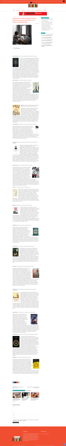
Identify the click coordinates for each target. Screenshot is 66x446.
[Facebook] (13, 382)
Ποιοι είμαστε (36, 445)
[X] (15, 382)
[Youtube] (48, 434)
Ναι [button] (63, 1)
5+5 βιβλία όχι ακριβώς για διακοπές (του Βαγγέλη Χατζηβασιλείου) (25, 399)
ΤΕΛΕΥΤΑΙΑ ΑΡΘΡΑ (27, 390)
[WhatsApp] (18, 382)
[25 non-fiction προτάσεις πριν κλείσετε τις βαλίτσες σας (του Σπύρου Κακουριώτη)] (35, 395)
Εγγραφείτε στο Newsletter (42, 445)
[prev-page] (13, 401)
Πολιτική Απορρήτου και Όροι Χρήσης (49, 445)
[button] (52, 10)
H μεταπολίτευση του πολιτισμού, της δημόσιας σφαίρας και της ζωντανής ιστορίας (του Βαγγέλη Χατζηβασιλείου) (47, 28)
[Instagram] (44, 434)
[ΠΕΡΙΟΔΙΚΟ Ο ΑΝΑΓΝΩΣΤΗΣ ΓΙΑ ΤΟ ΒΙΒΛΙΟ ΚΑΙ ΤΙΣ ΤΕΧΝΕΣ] (33, 5)
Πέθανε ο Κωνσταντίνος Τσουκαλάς (46, 26)
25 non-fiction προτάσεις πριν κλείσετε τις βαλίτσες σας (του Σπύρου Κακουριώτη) (35, 399)
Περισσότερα (27, 440)
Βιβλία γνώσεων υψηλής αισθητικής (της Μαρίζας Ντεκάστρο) (18, 387)
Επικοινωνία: (25, 442)
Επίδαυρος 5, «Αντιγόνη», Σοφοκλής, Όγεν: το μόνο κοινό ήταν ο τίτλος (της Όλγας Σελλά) (46, 45)
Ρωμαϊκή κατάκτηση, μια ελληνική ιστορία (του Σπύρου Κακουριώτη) (33, 387)
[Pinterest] (17, 382)
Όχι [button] (31, 2)
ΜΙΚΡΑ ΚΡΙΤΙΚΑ (16, 16)
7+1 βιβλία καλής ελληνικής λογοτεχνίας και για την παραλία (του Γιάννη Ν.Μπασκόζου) (16, 399)
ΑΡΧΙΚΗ (13, 16)
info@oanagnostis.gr (29, 442)
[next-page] (14, 401)
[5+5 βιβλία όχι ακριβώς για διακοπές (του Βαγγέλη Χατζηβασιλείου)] (26, 395)
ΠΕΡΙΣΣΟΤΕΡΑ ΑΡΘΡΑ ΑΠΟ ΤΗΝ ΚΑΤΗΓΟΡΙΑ (19, 390)
